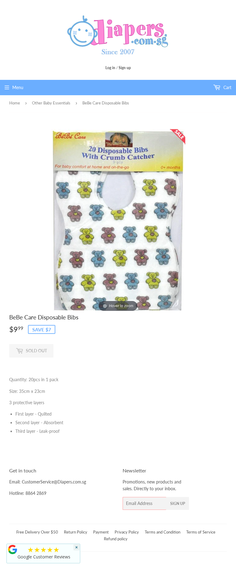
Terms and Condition (162, 532)
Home (14, 102)
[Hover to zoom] (118, 220)
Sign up (125, 67)
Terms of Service (200, 532)
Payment (101, 532)
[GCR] (12, 549)
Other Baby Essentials (51, 102)
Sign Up (177, 503)
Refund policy (116, 538)
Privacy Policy (127, 532)
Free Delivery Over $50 (37, 532)
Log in (110, 67)
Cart (226, 87)
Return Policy (75, 532)
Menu (17, 87)
